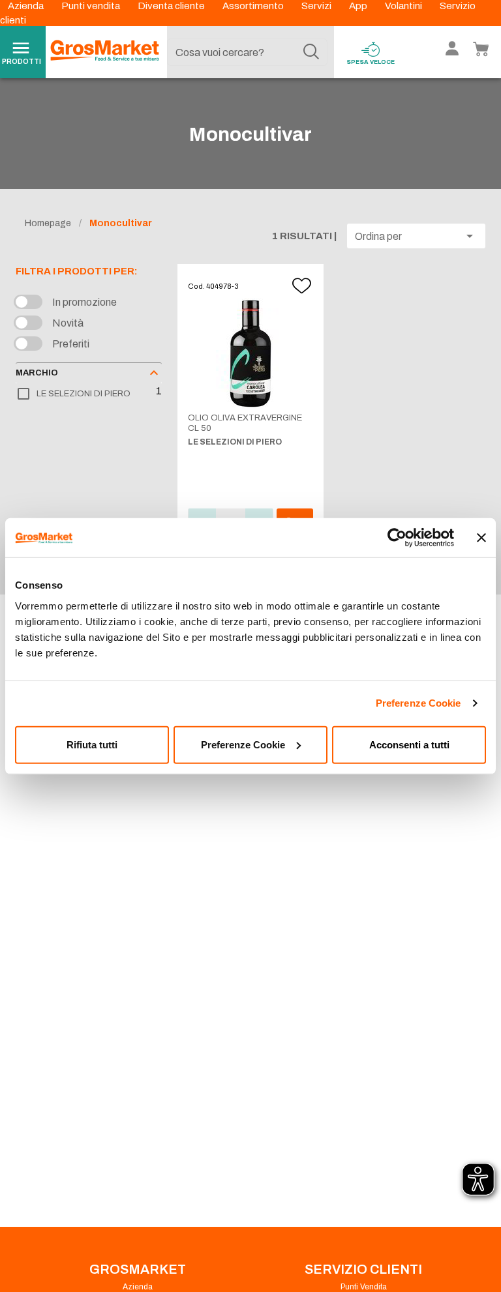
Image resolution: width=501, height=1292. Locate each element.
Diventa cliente (172, 6)
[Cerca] (311, 52)
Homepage (48, 223)
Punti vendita (91, 6)
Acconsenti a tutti (409, 744)
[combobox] (247, 52)
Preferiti (70, 343)
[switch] (31, 302)
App (359, 6)
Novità (68, 323)
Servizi (317, 6)
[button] (416, 236)
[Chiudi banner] (481, 537)
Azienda (27, 6)
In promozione (84, 302)
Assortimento (254, 6)
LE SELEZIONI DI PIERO (83, 393)
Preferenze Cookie (418, 703)
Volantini (404, 6)
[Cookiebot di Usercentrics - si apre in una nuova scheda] (397, 538)
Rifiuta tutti (92, 744)
